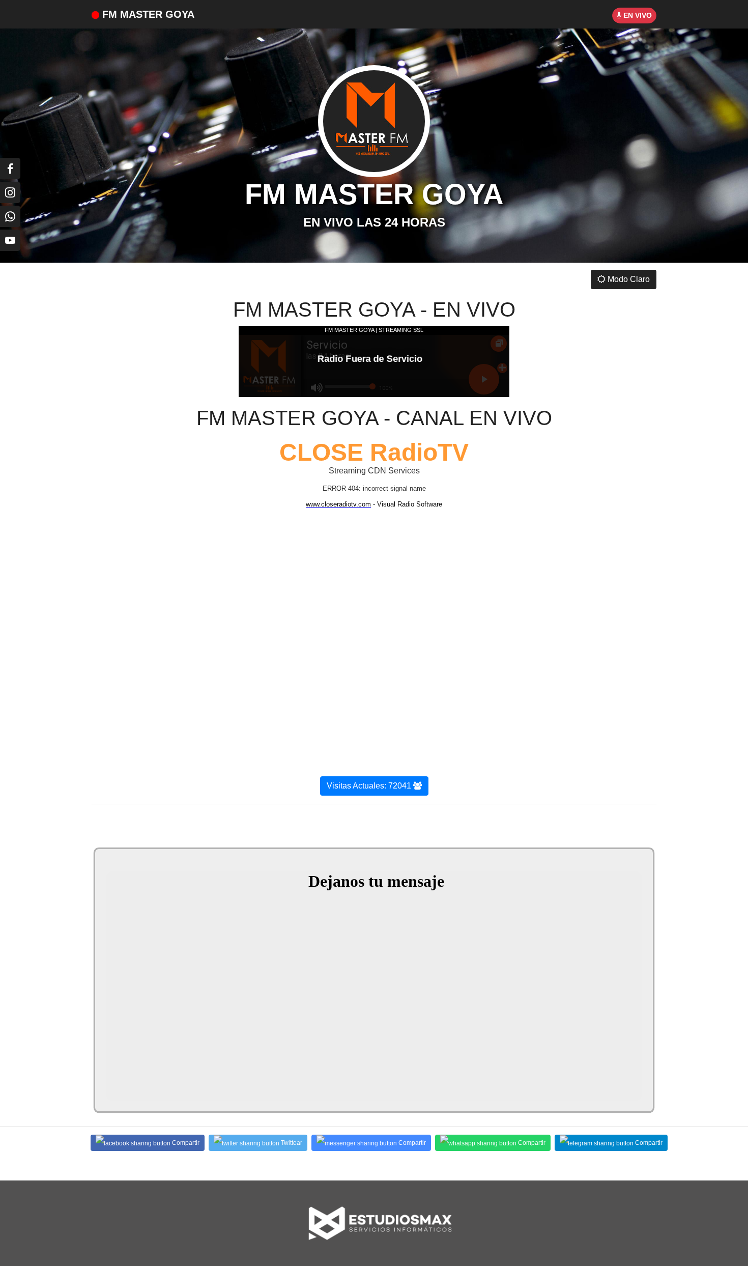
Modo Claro (628, 279)
